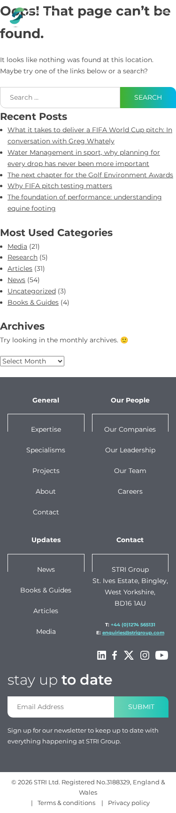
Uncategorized (32, 291)
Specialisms (45, 450)
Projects (46, 470)
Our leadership (130, 450)
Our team (130, 470)
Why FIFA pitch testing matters (60, 186)
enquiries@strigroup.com (133, 633)
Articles (20, 268)
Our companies (130, 429)
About (46, 491)
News (16, 280)
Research (23, 257)
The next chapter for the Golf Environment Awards (90, 175)
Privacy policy (129, 802)
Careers (130, 491)
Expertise (46, 429)
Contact (46, 512)
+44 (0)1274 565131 (133, 625)
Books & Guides (33, 302)
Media (17, 246)
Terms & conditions (66, 802)
